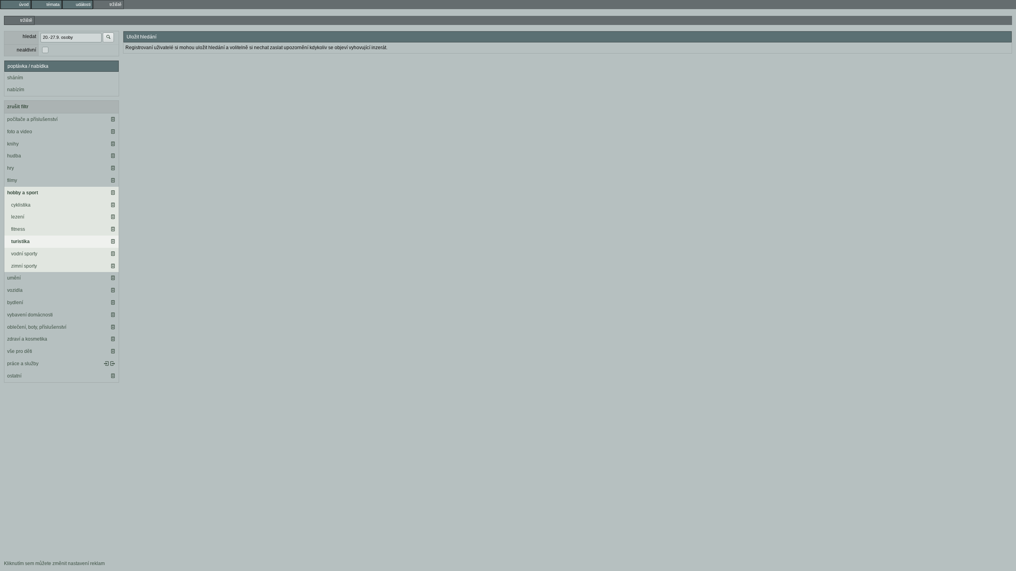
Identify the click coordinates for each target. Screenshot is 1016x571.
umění (14, 278)
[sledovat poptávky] (106, 363)
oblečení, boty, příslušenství (36, 327)
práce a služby (22, 363)
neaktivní (26, 50)
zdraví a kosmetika (27, 339)
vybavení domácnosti (30, 315)
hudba (14, 156)
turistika (20, 241)
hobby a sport (22, 192)
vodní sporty (24, 254)
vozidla (15, 290)
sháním (15, 77)
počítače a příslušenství (32, 119)
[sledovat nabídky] (113, 363)
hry (10, 168)
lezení (17, 217)
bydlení (15, 302)
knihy (13, 144)
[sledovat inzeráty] (113, 119)
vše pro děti (19, 351)
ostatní (14, 376)
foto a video (19, 131)
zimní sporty (24, 266)
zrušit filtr (18, 106)
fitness (18, 229)
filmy (12, 180)
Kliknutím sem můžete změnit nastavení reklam (54, 563)
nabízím (15, 89)
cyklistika (21, 205)
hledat (29, 36)
